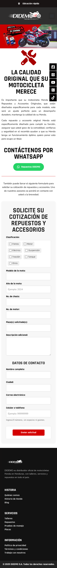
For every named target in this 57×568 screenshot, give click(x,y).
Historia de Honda (13, 499)
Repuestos (10, 522)
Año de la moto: (14, 283)
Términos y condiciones (16, 549)
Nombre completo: (15, 369)
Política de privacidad (15, 545)
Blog (7, 502)
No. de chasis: (12, 296)
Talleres (8, 518)
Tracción (16, 256)
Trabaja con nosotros (15, 552)
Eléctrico (16, 250)
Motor (30, 244)
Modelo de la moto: (15, 271)
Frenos (15, 244)
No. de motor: (12, 309)
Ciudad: (9, 382)
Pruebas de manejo (14, 525)
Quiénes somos (12, 495)
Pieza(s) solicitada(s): (16, 322)
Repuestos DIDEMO (30, 166)
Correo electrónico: (15, 395)
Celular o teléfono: (15, 408)
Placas (8, 529)
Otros (15, 263)
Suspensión (34, 250)
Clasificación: (12, 237)
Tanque (31, 256)
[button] (52, 16)
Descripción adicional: (17, 335)
